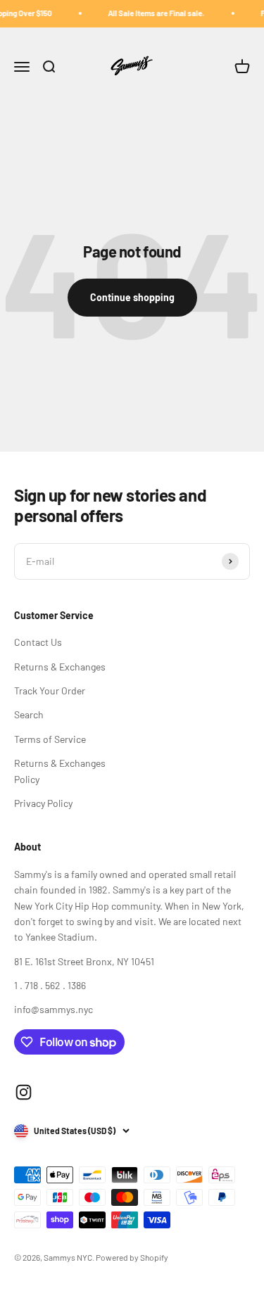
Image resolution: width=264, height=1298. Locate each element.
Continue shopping (132, 297)
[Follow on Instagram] (23, 1092)
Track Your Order (49, 690)
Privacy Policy (43, 803)
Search (29, 714)
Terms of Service (50, 739)
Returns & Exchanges (60, 667)
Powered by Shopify (132, 1257)
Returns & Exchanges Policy (60, 770)
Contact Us (38, 642)
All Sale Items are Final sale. (152, 13)
